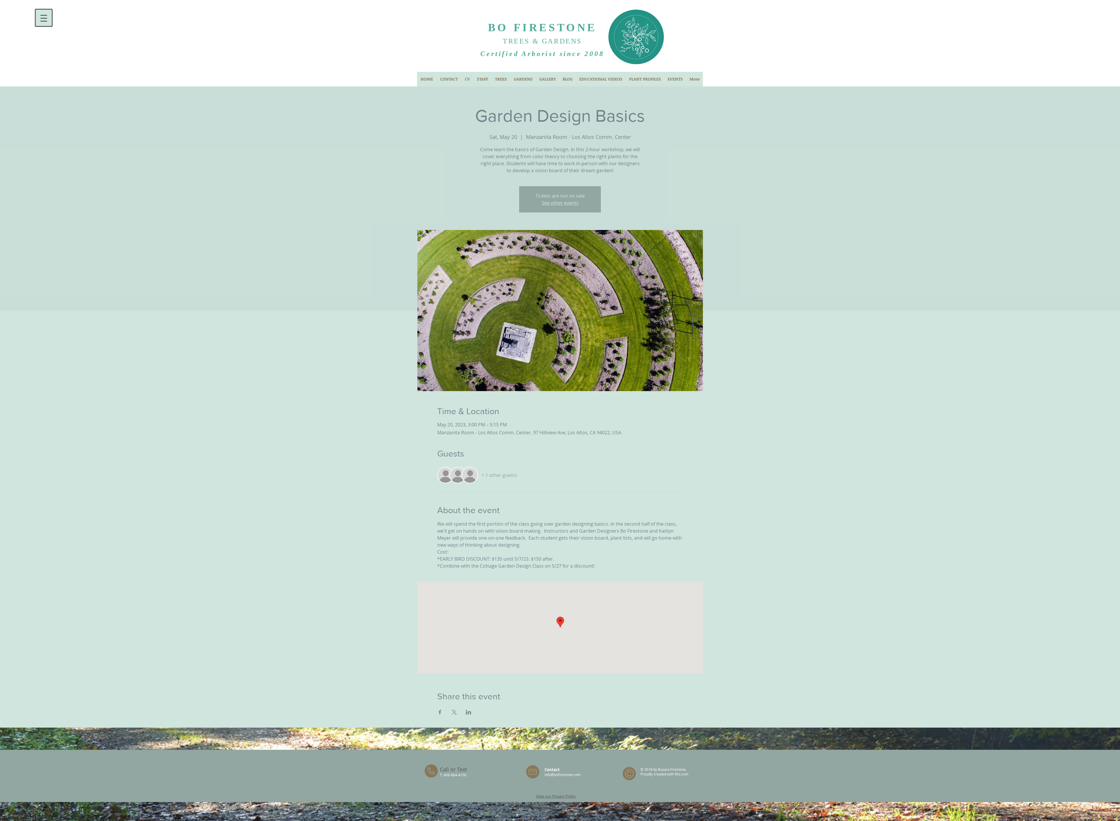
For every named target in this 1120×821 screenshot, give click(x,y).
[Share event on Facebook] (440, 712)
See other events (560, 203)
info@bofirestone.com (562, 774)
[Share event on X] (454, 712)
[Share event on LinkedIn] (468, 712)
